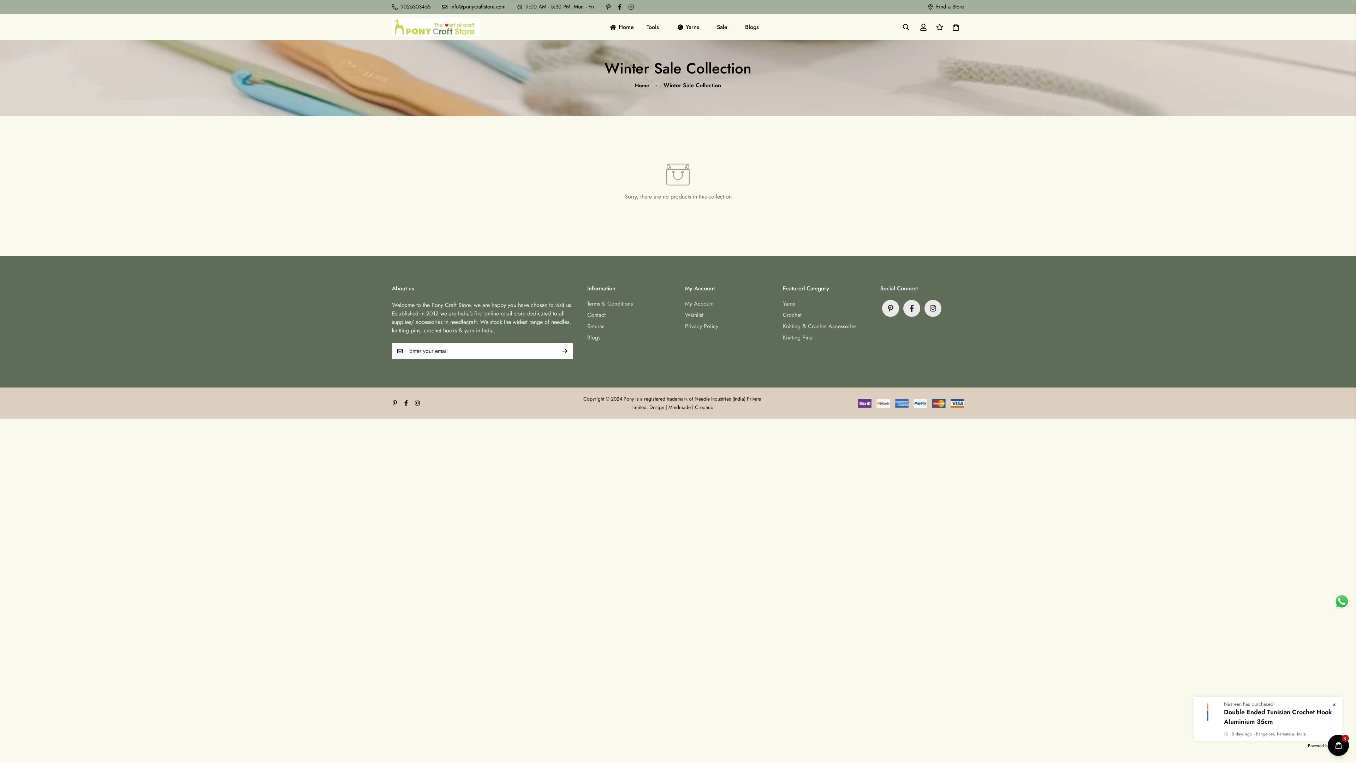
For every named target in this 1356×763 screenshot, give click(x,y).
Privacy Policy (701, 326)
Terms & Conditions (610, 304)
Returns (595, 326)
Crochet (792, 315)
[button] (954, 27)
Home (642, 85)
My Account (699, 304)
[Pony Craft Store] (436, 27)
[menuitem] (621, 27)
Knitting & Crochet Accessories (819, 326)
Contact (596, 315)
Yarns (789, 304)
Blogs (593, 337)
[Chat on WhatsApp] (1342, 601)
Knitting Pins (797, 337)
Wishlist (694, 315)
